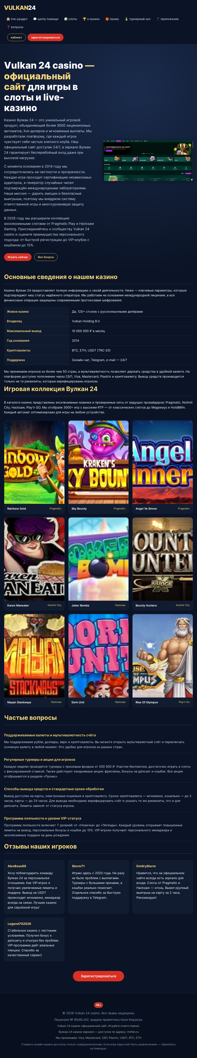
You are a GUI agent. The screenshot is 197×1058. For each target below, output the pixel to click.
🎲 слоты (70, 19)
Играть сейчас (18, 257)
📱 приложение (167, 19)
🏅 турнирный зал (137, 19)
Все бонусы (46, 257)
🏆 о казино (91, 19)
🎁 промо (112, 19)
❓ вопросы (15, 27)
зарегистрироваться (45, 37)
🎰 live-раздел (17, 19)
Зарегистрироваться (98, 976)
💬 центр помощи (45, 19)
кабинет (16, 37)
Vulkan (20, 7)
